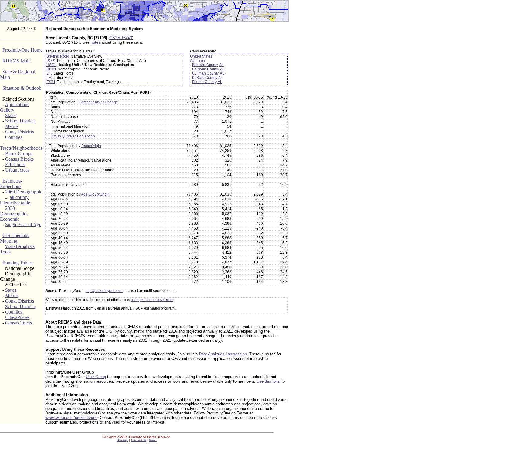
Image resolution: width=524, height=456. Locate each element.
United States (201, 56)
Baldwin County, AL (208, 65)
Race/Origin (91, 146)
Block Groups (18, 153)
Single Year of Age (23, 224)
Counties (13, 137)
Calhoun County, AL (208, 69)
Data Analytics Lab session (223, 354)
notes (95, 42)
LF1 (49, 73)
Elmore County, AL (207, 82)
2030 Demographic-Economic (14, 214)
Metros (11, 126)
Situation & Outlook (21, 88)
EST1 (50, 82)
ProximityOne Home (22, 49)
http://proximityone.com (104, 291)
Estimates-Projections (11, 183)
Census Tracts (18, 322)
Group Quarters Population (73, 136)
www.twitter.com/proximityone (71, 417)
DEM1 (51, 69)
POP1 (51, 61)
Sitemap (122, 440)
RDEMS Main (16, 60)
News (153, 440)
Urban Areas (17, 170)
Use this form (268, 381)
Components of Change (98, 102)
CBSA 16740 (120, 37)
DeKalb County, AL (207, 77)
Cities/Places (17, 317)
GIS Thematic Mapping (14, 238)
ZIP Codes (15, 164)
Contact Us (138, 440)
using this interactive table (152, 300)
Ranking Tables (17, 262)
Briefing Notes (58, 56)
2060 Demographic (23, 191)
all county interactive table (15, 200)
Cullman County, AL (208, 73)
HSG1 (51, 65)
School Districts (20, 120)
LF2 (49, 77)
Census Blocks (19, 159)
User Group (96, 376)
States (10, 115)
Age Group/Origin (95, 194)
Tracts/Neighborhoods (21, 148)
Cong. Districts (19, 131)
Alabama (197, 61)
